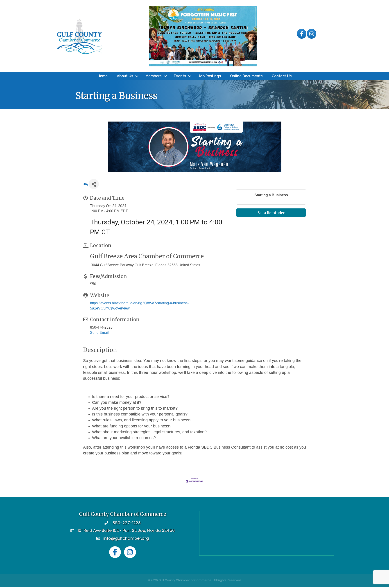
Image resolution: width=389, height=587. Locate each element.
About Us (125, 76)
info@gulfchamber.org (126, 538)
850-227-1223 (127, 523)
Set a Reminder (271, 212)
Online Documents (246, 76)
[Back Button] (85, 185)
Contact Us (282, 76)
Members (153, 76)
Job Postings (209, 76)
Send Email (99, 332)
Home (102, 76)
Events (180, 76)
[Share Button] (94, 184)
